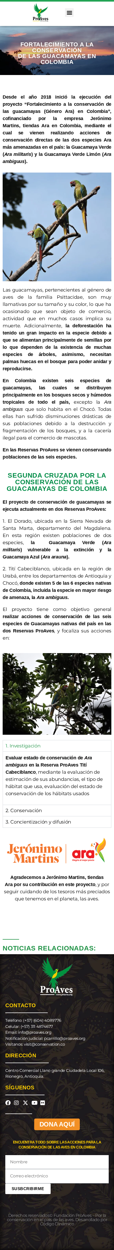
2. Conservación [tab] (24, 810)
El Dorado (19, 521)
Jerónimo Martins (65, 877)
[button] (69, 12)
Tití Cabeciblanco (28, 569)
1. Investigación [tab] (23, 746)
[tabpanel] (57, 778)
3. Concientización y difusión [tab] (38, 822)
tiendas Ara (36, 125)
